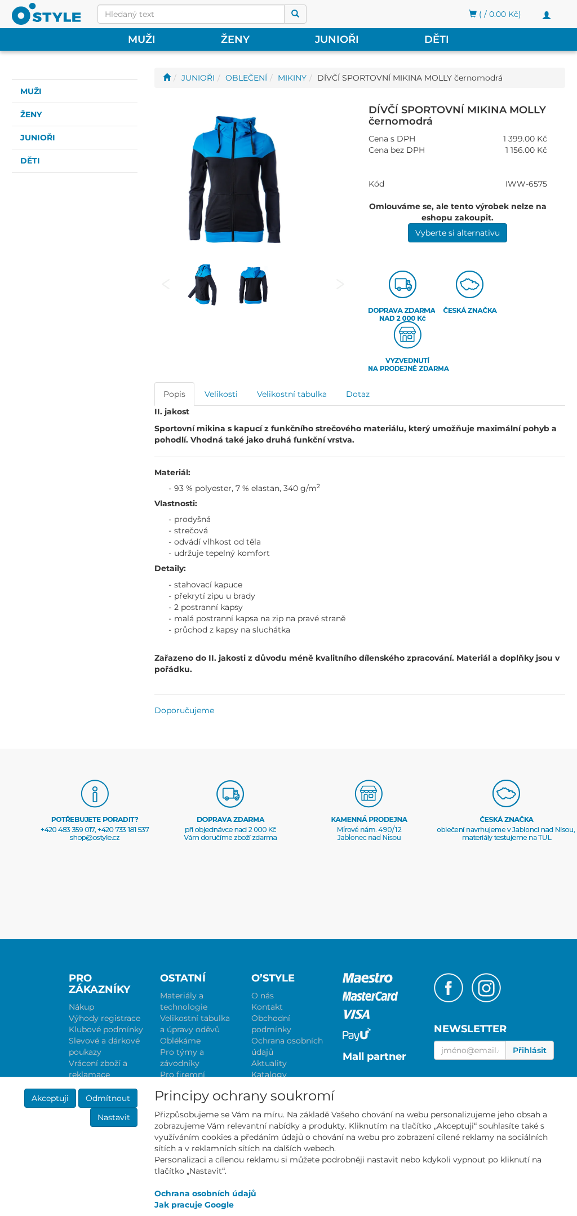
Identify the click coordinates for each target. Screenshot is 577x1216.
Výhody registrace (104, 1018)
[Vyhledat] (295, 14)
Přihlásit (530, 1050)
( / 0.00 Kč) (499, 14)
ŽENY (235, 39)
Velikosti (221, 394)
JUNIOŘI (337, 39)
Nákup (81, 1007)
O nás (262, 996)
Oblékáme (180, 1041)
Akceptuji (50, 1098)
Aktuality (269, 1063)
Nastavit (113, 1117)
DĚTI (436, 39)
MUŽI (142, 39)
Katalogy (269, 1074)
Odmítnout (108, 1098)
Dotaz (358, 394)
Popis (174, 394)
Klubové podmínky (106, 1029)
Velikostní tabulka (292, 394)
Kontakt (267, 1007)
